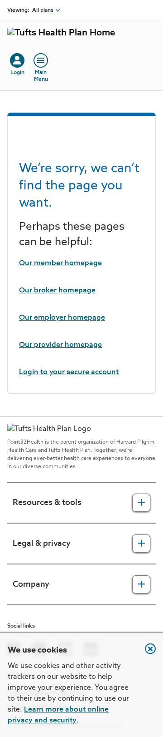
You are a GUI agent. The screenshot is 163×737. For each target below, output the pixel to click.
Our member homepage (60, 263)
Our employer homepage (62, 318)
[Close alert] (146, 653)
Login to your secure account (69, 372)
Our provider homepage (60, 345)
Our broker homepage (57, 290)
